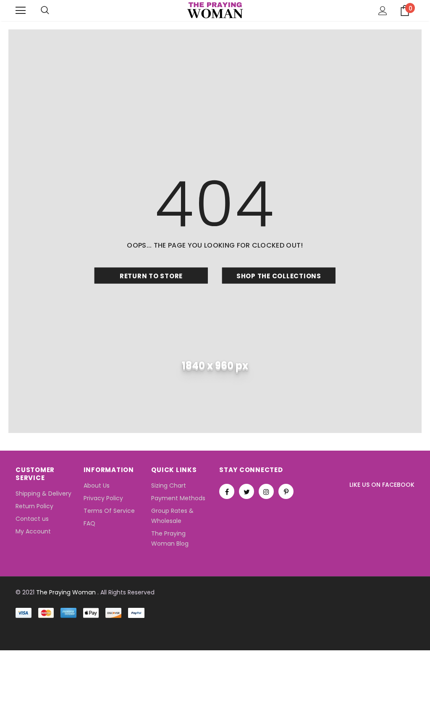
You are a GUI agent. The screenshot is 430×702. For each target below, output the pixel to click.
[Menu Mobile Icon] (21, 10)
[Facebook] (226, 491)
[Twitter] (246, 491)
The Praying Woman (66, 592)
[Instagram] (266, 491)
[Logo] (215, 10)
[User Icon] (382, 10)
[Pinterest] (286, 491)
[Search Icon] (45, 10)
